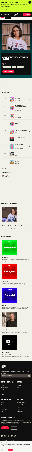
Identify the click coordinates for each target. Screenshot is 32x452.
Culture (3, 392)
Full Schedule (20, 392)
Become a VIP (20, 404)
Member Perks (20, 411)
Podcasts (19, 389)
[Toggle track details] (29, 99)
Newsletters (4, 409)
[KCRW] (3, 367)
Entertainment (4, 387)
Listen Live (6, 14)
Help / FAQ (3, 407)
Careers (3, 404)
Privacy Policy (26, 445)
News (2, 385)
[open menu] (2, 14)
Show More (5, 168)
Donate (28, 14)
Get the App (5, 10)
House (14, 66)
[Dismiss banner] (29, 2)
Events (2, 394)
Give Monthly (14, 428)
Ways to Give (20, 407)
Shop (18, 409)
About (2, 402)
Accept (10, 449)
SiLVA (3, 224)
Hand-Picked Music (7, 66)
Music (18, 387)
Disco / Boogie (20, 66)
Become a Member (21, 402)
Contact (3, 411)
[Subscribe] (29, 376)
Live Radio (19, 385)
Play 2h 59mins (9, 71)
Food (2, 389)
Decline (3, 449)
